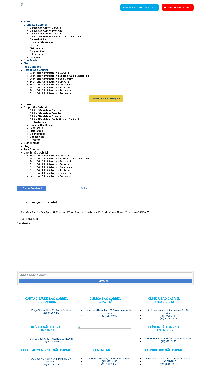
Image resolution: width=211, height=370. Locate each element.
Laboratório (37, 45)
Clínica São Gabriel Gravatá (45, 33)
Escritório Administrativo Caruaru (49, 72)
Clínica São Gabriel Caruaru (45, 27)
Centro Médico (38, 39)
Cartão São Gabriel (36, 69)
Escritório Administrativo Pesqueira (50, 90)
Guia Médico (32, 60)
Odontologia (37, 54)
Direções (103, 281)
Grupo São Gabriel (35, 24)
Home (27, 21)
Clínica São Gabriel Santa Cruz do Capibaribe (55, 36)
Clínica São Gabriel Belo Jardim (47, 30)
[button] (53, 98)
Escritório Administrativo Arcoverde (50, 93)
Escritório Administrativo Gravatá (49, 81)
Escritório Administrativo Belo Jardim (51, 78)
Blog (27, 63)
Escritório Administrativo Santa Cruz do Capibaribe (59, 75)
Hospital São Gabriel (41, 42)
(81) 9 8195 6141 (29, 218)
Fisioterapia (36, 48)
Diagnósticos (37, 51)
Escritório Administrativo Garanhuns (51, 84)
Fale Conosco (32, 66)
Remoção (35, 57)
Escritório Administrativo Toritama (50, 87)
